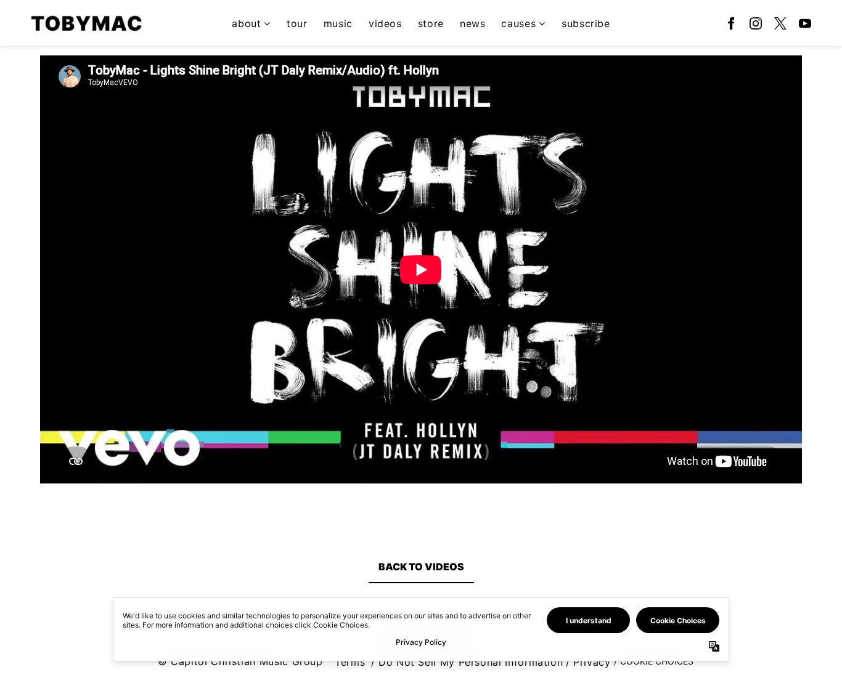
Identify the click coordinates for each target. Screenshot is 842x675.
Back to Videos (421, 566)
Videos (385, 23)
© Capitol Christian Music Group (240, 661)
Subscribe (586, 23)
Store (431, 23)
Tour (297, 23)
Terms (350, 662)
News (473, 23)
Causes (518, 23)
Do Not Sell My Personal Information (470, 662)
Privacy (591, 662)
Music (338, 23)
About (246, 23)
